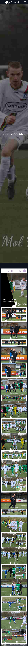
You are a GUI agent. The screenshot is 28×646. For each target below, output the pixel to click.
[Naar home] (12, 2)
